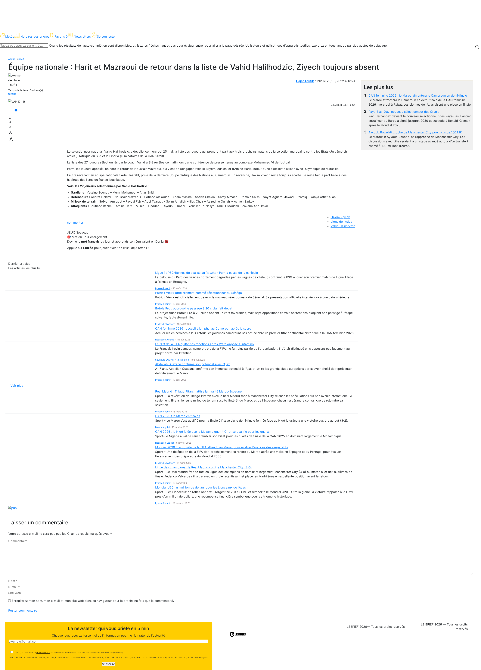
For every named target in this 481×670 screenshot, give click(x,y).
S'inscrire (108, 664)
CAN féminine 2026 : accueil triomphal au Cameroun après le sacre (203, 328)
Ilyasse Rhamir (162, 288)
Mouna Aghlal (162, 427)
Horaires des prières (34, 36)
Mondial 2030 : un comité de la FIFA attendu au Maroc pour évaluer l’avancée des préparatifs (221, 447)
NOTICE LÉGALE (43, 653)
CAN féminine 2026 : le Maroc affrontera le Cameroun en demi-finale (417, 95)
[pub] (12, 507)
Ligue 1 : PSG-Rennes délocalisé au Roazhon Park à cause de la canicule (206, 273)
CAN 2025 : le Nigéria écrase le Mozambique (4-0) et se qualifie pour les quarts (212, 431)
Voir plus (17, 385)
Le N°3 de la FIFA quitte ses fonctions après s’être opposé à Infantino (204, 344)
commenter (75, 222)
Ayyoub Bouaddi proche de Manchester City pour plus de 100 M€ (415, 132)
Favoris (61, 36)
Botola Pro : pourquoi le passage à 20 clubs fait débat (193, 308)
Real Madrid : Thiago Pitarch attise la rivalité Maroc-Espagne (198, 391)
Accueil (12, 58)
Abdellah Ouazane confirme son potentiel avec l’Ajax (192, 364)
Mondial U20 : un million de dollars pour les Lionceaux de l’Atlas (200, 487)
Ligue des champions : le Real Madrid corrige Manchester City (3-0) (203, 467)
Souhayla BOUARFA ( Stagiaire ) (172, 359)
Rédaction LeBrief (164, 442)
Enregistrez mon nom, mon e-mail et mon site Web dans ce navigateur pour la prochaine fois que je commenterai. (93, 601)
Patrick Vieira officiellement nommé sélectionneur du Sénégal (199, 293)
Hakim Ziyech (340, 217)
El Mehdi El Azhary (165, 324)
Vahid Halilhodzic (343, 226)
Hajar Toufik (305, 81)
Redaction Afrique (164, 339)
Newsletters (82, 36)
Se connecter (106, 36)
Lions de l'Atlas (341, 221)
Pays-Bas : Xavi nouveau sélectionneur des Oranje (403, 111)
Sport (21, 58)
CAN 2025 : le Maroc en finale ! (177, 416)
